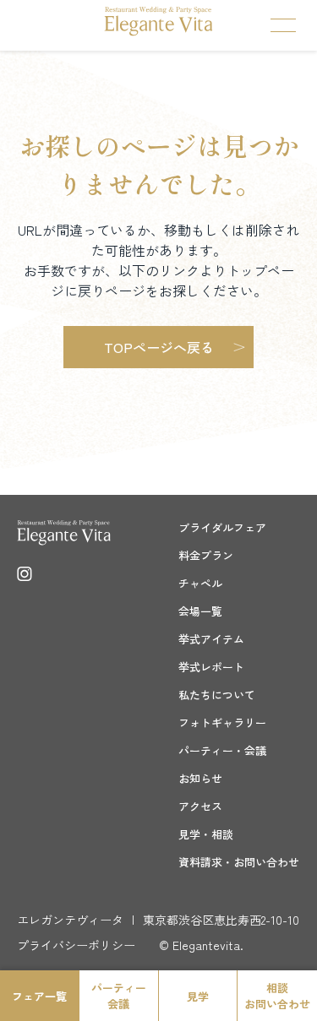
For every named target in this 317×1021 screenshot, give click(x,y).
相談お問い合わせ (277, 996)
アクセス (200, 806)
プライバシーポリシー (76, 945)
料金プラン (205, 555)
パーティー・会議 (222, 750)
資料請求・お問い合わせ (238, 862)
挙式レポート (211, 667)
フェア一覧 (39, 996)
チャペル (200, 583)
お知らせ (200, 778)
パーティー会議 (118, 996)
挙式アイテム (211, 639)
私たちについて (216, 695)
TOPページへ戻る (159, 347)
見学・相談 (205, 834)
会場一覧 (200, 611)
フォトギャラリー (222, 722)
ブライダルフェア (222, 527)
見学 (198, 996)
